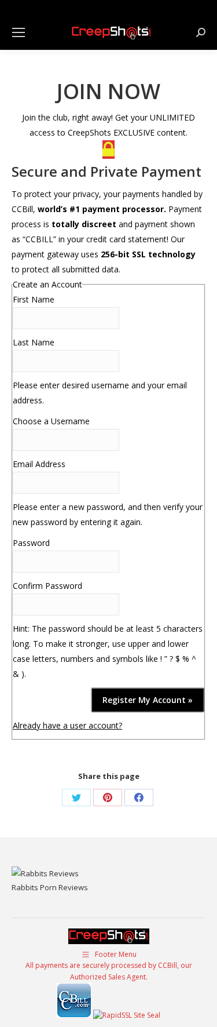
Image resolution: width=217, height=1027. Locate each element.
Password (31, 542)
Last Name (33, 342)
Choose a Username (51, 421)
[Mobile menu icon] (18, 32)
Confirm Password (47, 585)
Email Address (39, 463)
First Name (33, 299)
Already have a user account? (67, 725)
